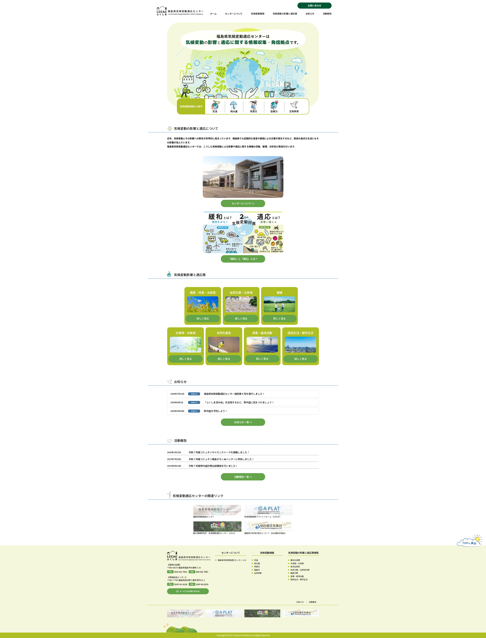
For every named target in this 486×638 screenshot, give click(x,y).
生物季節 (294, 111)
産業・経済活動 (297, 576)
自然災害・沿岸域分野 (299, 569)
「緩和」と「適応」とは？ (243, 259)
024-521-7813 (180, 571)
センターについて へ (243, 203)
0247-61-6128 (180, 584)
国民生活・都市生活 (299, 579)
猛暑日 (274, 111)
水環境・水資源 (297, 563)
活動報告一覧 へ (243, 477)
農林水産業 (295, 560)
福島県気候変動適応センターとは (232, 560)
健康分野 (294, 573)
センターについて (234, 13)
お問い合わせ (314, 5)
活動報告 (327, 13)
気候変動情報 (257, 13)
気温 (214, 111)
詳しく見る (203, 318)
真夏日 (253, 111)
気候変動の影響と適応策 (285, 13)
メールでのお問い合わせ (189, 591)
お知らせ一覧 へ (243, 422)
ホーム (213, 13)
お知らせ (310, 13)
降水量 (234, 111)
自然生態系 (295, 566)
